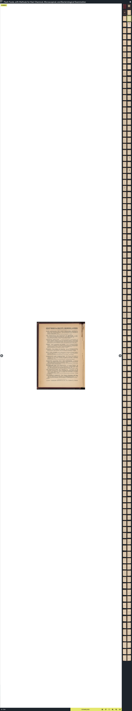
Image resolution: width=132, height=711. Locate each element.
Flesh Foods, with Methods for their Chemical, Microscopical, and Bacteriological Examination (45, 1)
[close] (130, 1)
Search (4, 5)
